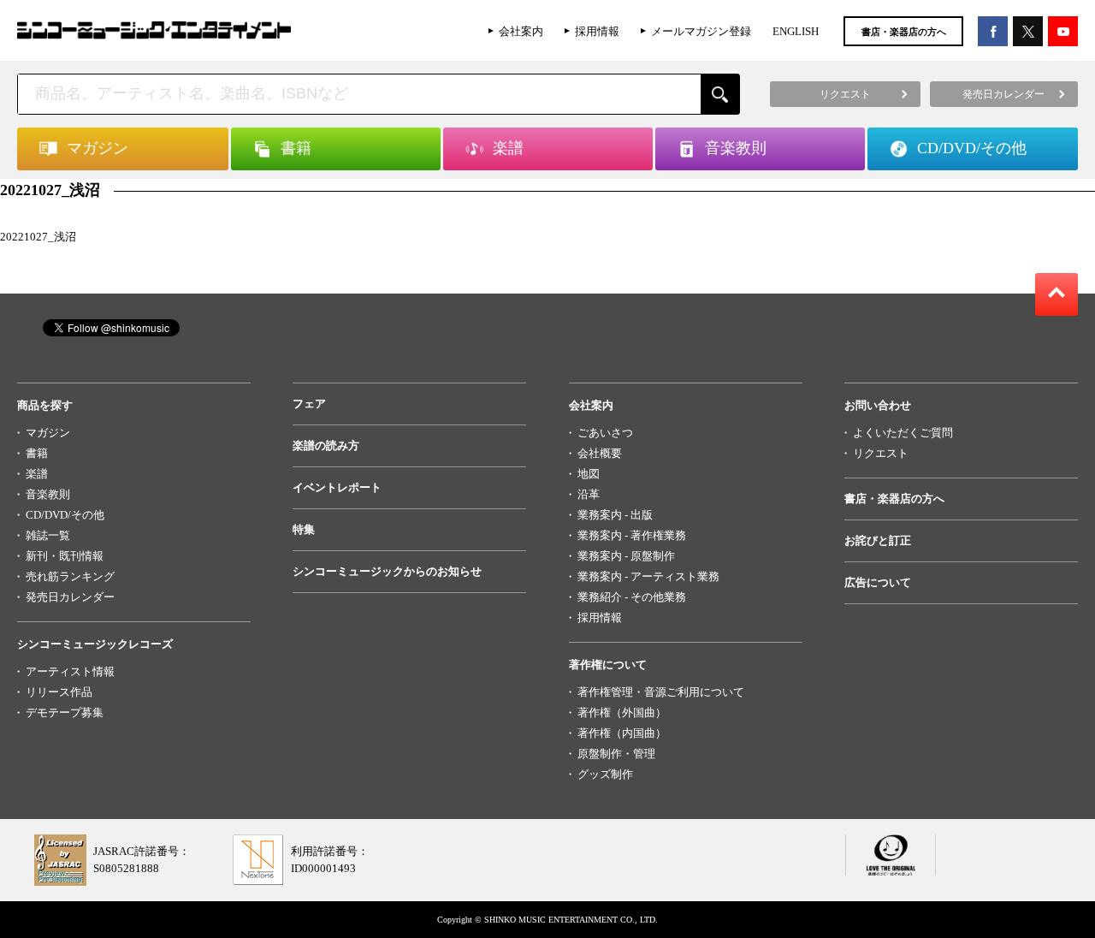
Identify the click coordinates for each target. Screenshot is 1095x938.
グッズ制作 (605, 774)
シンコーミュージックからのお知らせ (387, 571)
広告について (877, 582)
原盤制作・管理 (616, 753)
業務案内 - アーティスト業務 (648, 576)
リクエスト (881, 453)
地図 (588, 473)
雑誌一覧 (48, 535)
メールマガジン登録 (701, 31)
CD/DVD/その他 (65, 514)
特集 (304, 529)
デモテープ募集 (65, 712)
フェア (309, 403)
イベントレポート (337, 487)
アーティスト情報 (70, 671)
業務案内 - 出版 (615, 514)
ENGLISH (795, 31)
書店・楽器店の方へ (903, 32)
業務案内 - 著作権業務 (631, 535)
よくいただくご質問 (903, 432)
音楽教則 (48, 494)
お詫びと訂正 (877, 540)
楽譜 (37, 473)
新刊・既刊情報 (65, 555)
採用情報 (597, 31)
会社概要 (599, 453)
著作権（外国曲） (621, 712)
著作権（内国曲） (621, 733)
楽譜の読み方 (326, 445)
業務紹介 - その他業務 (631, 597)
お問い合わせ (877, 405)
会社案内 (521, 31)
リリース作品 (59, 692)
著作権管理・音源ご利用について (660, 692)
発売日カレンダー (70, 597)
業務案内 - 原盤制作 (626, 555)
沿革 (588, 494)
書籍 (37, 453)
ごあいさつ (605, 432)
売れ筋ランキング (70, 576)
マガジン (48, 432)
